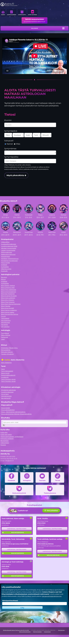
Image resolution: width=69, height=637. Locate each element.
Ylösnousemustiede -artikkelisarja (12, 436)
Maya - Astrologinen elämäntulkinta (13, 412)
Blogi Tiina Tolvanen (8, 302)
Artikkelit (4, 265)
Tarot (3, 369)
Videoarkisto (5, 443)
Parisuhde (4, 337)
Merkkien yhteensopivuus (9, 258)
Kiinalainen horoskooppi (9, 261)
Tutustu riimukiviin (7, 354)
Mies (18, 144)
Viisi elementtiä (6, 396)
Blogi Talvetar (5, 306)
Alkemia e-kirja (6, 269)
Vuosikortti (5, 377)
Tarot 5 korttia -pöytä (8, 379)
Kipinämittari (5, 256)
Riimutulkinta (5, 350)
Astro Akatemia (32, 14)
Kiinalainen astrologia (8, 390)
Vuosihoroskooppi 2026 (9, 246)
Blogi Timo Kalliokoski (8, 290)
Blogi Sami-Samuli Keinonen (10, 304)
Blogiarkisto (5, 441)
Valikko (34, 28)
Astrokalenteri (11, 14)
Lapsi (3, 339)
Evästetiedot (47, 631)
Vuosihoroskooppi (7, 392)
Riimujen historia (7, 352)
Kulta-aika (4, 432)
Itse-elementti (6, 398)
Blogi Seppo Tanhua (8, 285)
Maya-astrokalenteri (8, 410)
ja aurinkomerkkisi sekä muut (34, 20)
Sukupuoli (8, 141)
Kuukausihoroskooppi (8, 244)
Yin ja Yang (5, 394)
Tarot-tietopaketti (7, 371)
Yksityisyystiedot (37, 631)
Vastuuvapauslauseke (25, 631)
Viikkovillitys (5, 242)
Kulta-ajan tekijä (6, 434)
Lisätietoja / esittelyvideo (16, 528)
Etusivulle (4, 271)
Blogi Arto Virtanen (7, 300)
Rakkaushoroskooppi (8, 254)
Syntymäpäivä (10, 131)
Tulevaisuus (5, 333)
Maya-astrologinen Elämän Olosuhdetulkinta (16, 414)
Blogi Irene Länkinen (8, 298)
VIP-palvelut (5, 327)
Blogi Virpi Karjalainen (8, 292)
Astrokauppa (22, 14)
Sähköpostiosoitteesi (10, 600)
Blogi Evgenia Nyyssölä (9, 296)
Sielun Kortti (5, 373)
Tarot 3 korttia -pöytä (8, 381)
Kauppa (3, 445)
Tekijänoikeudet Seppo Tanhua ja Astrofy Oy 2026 (16, 630)
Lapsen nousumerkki (8, 250)
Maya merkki (5, 263)
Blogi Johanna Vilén (8, 287)
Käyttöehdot (61, 630)
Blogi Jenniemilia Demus (9, 314)
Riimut (3, 279)
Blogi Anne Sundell (7, 308)
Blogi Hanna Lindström (9, 310)
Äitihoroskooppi (6, 252)
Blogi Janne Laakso (7, 312)
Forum (3, 316)
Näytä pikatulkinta (16, 175)
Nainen (10, 144)
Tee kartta (4, 324)
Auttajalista (5, 267)
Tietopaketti (5, 318)
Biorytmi (4, 277)
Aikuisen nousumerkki (8, 248)
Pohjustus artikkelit (7, 438)
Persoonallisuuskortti (8, 375)
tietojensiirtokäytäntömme (51, 596)
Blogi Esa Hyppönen (8, 294)
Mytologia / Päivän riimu (9, 348)
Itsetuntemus (5, 335)
